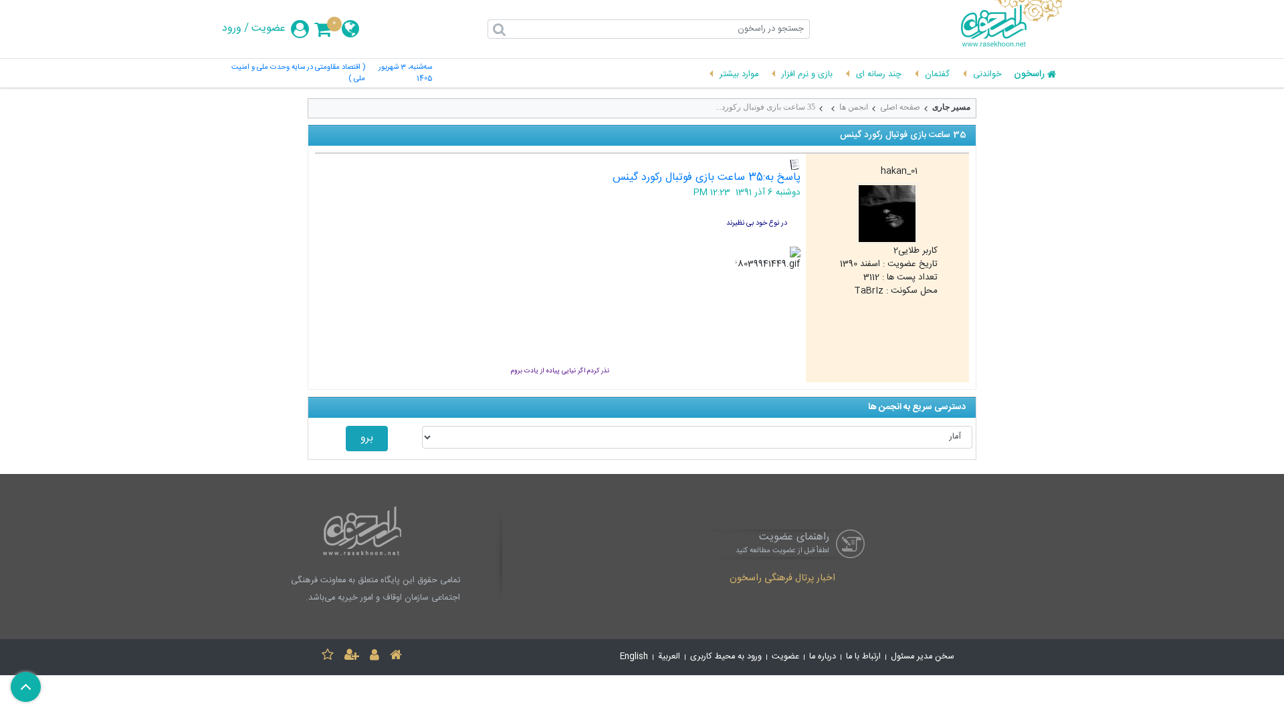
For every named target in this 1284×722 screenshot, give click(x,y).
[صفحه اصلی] (396, 657)
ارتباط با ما (863, 657)
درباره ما (822, 657)
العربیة (669, 657)
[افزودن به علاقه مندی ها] (327, 657)
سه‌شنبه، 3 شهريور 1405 (405, 73)
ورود (231, 29)
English (634, 657)
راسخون (1029, 75)
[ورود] (374, 657)
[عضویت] (351, 657)
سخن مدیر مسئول (922, 657)
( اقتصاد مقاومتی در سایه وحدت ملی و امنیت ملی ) (298, 73)
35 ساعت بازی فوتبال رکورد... (765, 107)
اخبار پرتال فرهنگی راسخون (782, 579)
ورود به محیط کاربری (726, 657)
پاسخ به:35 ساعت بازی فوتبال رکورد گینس (706, 177)
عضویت (268, 29)
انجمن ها (853, 107)
